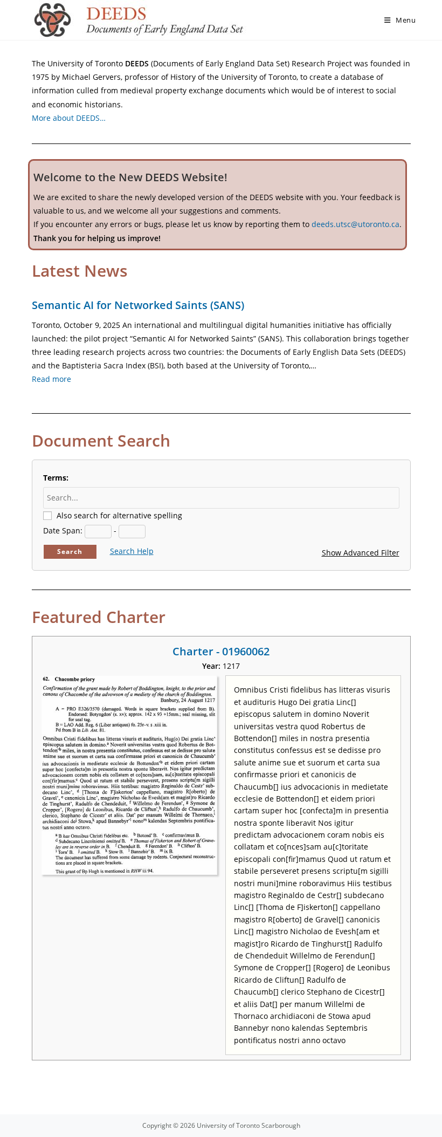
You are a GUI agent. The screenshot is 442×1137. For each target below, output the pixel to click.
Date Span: (62, 530)
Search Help (132, 551)
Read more (51, 379)
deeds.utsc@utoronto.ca (355, 224)
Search (69, 551)
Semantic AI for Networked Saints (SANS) (138, 305)
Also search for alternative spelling (119, 515)
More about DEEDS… (69, 118)
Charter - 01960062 (221, 651)
